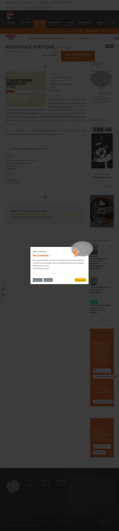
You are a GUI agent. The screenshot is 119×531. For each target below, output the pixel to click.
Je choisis (48, 280)
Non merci (37, 280)
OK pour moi (80, 280)
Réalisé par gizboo (59, 273)
